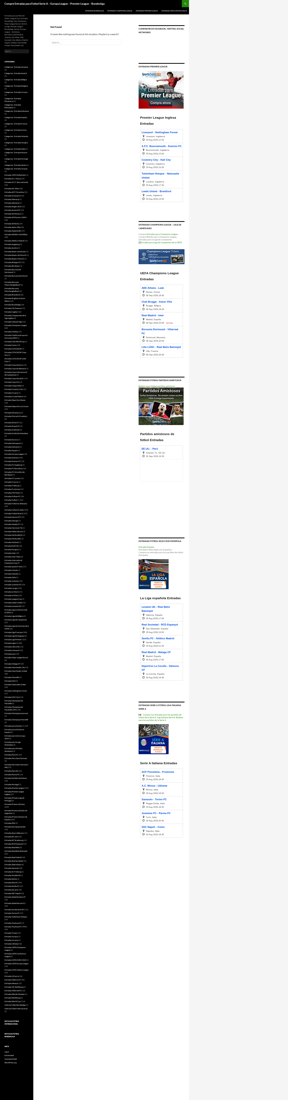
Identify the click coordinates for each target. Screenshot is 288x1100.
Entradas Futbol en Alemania (15, 503)
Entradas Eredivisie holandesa (16, 433)
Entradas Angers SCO (12, 206)
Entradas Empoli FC (12, 426)
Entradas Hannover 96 (13, 528)
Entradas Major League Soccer (16, 657)
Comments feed (10, 1059)
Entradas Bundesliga (94, 11)
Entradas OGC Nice (12, 697)
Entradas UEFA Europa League (174, 11)
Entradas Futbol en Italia (14, 510)
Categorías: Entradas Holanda (16, 136)
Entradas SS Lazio (11, 890)
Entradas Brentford (12, 295)
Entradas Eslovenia (11, 447)
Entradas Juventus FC (12, 584)
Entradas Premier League (147, 11)
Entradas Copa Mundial (13, 378)
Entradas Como (10, 345)
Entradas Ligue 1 (10, 643)
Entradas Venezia (11, 983)
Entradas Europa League (14, 454)
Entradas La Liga (10, 588)
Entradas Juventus (11, 581)
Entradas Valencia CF (12, 980)
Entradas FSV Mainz (12, 493)
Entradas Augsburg (12, 244)
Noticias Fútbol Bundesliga (15, 1005)
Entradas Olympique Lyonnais (16, 713)
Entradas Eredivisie (12, 430)
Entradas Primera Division (14, 804)
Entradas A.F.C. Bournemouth (16, 182)
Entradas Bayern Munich (14, 259)
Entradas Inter (10, 553)
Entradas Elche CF (11, 422)
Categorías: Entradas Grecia (15, 130)
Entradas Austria (11, 248)
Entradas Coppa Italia (12, 386)
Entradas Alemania (11, 199)
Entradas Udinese (11, 944)
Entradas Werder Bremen (14, 994)
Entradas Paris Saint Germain (15, 758)
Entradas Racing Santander (15, 827)
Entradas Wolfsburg (12, 998)
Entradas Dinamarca (12, 413)
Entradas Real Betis (12, 847)
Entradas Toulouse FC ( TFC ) (15, 927)
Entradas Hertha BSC (12, 539)
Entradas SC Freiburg (12, 872)
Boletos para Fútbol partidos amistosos (157, 386)
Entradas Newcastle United (15, 684)
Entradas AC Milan (11, 188)
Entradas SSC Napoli (12, 893)
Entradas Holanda (11, 542)
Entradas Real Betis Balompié (15, 851)
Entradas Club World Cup (14, 341)
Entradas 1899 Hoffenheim (15, 175)
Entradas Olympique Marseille (16, 719)
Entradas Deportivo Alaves (14, 400)
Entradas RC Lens (11, 837)
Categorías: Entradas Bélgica (15, 79)
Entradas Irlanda (11, 570)
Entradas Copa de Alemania (15, 368)
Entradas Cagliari (11, 312)
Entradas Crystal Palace (13, 396)
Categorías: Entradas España (15, 117)
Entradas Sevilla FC (11, 886)
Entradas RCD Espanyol (13, 844)
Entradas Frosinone (12, 489)
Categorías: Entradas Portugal (16, 159)
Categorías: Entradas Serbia (15, 165)
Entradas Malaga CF (12, 664)
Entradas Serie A (10, 882)
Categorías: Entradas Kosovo (15, 152)
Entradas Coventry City (13, 389)
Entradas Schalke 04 (12, 875)
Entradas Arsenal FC (12, 210)
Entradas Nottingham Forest (15, 691)
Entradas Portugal (11, 784)
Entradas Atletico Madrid (14, 241)
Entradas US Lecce (11, 976)
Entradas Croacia (11, 393)
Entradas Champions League (119, 11)
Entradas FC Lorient (12, 478)
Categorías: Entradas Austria (15, 73)
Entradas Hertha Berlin (13, 535)
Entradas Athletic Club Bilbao (15, 234)
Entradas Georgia (11, 521)
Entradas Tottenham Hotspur (15, 917)
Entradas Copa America (13, 365)
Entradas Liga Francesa (13, 632)
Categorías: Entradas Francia (15, 124)
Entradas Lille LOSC (12, 647)
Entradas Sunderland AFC (14, 909)
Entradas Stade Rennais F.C (15, 903)
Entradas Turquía (11, 936)
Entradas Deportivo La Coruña (16, 406)
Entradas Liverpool (11, 650)
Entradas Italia (10, 577)
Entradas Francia (11, 482)
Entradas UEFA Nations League (16, 970)
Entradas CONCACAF (13, 349)
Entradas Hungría (11, 549)
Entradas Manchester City (14, 667)
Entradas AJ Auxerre (12, 196)
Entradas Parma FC (12, 774)
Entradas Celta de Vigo (13, 322)
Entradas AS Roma (11, 223)
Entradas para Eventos (13, 726)
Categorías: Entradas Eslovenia (16, 111)
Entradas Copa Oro (12, 382)
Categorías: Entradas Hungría (16, 142)
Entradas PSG (9, 823)
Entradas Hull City (11, 546)
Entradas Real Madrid (12, 857)
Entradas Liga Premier (13, 639)
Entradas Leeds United (13, 602)
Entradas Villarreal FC (13, 990)
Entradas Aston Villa (12, 227)
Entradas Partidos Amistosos (15, 778)
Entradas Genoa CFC (12, 517)
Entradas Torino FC (12, 913)
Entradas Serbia (10, 879)
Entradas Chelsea (11, 332)
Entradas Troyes (10, 933)
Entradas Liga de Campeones (15, 620)
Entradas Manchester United (15, 671)
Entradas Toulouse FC (13, 923)
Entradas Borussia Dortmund (15, 276)
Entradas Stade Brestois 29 (14, 897)
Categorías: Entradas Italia (14, 149)
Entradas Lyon (10, 654)
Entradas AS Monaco (12, 214)
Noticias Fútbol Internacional (15, 1008)
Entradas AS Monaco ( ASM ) (15, 217)
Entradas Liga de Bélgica (13, 616)
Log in (6, 1052)
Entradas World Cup (12, 1001)
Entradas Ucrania (11, 940)
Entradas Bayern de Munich (15, 255)
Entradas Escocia (11, 440)
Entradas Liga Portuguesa (14, 636)
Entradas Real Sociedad (13, 861)
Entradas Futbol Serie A (13, 513)
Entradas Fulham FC (12, 496)
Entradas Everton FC (12, 461)
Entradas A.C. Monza (12, 178)
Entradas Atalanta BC (12, 231)
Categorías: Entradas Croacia (15, 92)
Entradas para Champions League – (163, 234)
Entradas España (146, 547)
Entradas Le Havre (11, 592)
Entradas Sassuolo (11, 868)
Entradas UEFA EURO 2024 (15, 960)
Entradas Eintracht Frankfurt (15, 416)
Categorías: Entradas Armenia (16, 67)
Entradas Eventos (11, 458)
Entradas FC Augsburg (13, 465)
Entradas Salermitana (12, 864)
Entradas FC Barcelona (13, 468)
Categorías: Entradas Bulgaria (16, 86)
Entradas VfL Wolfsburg (13, 987)
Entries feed (9, 1055)
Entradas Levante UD (12, 606)
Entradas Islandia (11, 574)
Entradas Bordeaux (12, 266)
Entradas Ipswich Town (13, 566)
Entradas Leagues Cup (13, 599)
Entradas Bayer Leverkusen (15, 251)
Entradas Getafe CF (12, 524)
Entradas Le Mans (11, 595)
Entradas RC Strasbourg (13, 840)
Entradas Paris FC (11, 755)
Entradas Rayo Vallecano (14, 833)
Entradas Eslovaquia (12, 443)
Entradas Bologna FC (12, 262)
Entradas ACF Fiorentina (14, 192)
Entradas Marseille (11, 677)
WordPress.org (10, 1062)
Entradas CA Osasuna (12, 308)
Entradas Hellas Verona (13, 531)
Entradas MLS (9, 681)
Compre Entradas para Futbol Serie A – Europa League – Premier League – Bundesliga (54, 3)
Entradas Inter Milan (12, 557)
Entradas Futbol (10, 500)
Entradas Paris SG (11, 771)
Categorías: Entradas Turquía (15, 169)
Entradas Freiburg (11, 485)
